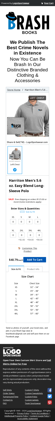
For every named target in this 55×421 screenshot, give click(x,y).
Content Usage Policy (39, 416)
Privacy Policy (23, 413)
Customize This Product (29, 250)
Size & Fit (30, 211)
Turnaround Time (10, 396)
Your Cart (49, 3)
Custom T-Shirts (32, 390)
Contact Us (8, 400)
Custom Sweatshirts (34, 393)
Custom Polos (31, 396)
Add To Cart (34, 259)
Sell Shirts (7, 390)
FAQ (5, 403)
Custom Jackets (32, 400)
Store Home (13, 89)
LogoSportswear (21, 3)
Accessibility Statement (27, 418)
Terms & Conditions (40, 413)
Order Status (9, 393)
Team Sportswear (33, 403)
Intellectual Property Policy (16, 416)
